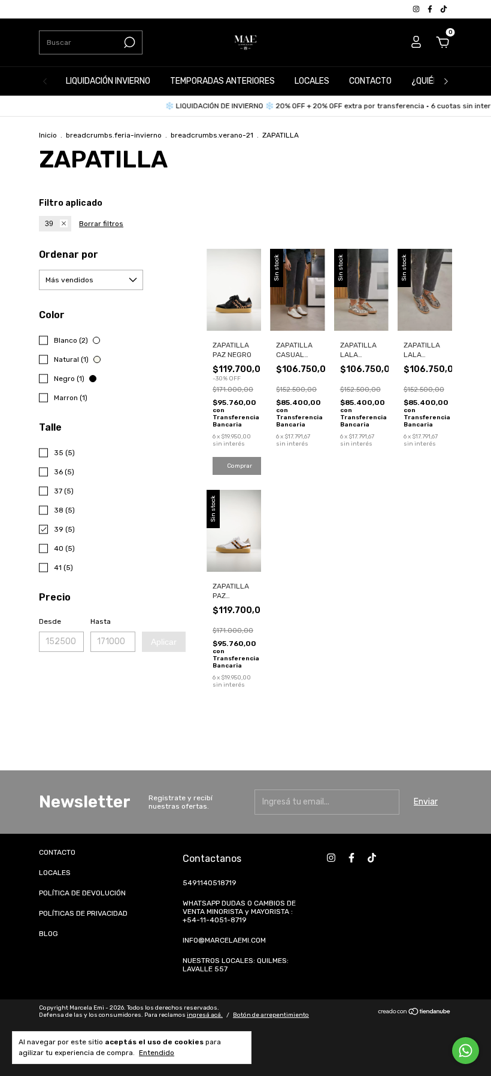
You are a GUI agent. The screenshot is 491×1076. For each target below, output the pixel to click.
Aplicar (164, 642)
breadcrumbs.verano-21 (212, 135)
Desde (50, 621)
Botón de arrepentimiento (271, 1015)
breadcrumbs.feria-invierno (114, 135)
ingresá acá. (205, 1015)
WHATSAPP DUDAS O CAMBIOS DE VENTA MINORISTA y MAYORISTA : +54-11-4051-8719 (239, 911)
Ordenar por (68, 254)
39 (49, 224)
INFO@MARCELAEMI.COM (224, 940)
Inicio (48, 135)
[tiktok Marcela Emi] (443, 9)
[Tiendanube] (414, 1013)
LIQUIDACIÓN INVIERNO (108, 81)
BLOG (48, 933)
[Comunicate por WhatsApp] (465, 1050)
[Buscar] (128, 42)
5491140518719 (210, 883)
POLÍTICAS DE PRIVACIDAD (83, 913)
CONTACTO (370, 81)
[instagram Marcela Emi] (417, 9)
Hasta (100, 621)
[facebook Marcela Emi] (430, 9)
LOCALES (312, 81)
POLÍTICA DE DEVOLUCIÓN (82, 893)
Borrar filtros (101, 224)
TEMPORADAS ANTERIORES (222, 81)
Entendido (156, 1052)
